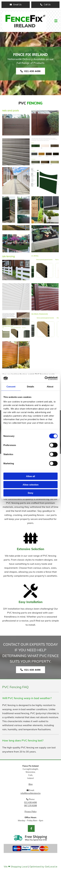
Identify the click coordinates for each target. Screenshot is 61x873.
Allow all (30, 476)
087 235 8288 (30, 805)
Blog (31, 784)
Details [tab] (30, 386)
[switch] (53, 445)
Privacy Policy (31, 811)
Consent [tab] (11, 386)
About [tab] (50, 386)
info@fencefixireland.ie (31, 793)
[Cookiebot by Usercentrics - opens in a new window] (45, 378)
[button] (15, 4)
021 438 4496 (30, 802)
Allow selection (30, 484)
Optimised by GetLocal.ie (43, 866)
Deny (30, 493)
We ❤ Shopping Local (16, 866)
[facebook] (31, 828)
